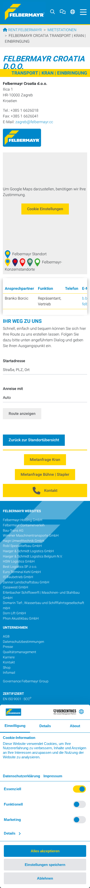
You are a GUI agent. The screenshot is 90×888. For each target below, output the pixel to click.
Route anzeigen (22, 413)
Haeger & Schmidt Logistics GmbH (28, 551)
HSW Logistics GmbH (19, 561)
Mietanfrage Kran (45, 459)
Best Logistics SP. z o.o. (20, 567)
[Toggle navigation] (82, 12)
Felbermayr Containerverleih (24, 525)
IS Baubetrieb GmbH (18, 577)
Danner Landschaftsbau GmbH (26, 582)
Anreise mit (13, 388)
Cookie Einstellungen (45, 209)
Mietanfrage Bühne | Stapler (45, 474)
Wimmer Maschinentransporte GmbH (31, 536)
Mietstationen (62, 30)
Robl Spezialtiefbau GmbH (22, 546)
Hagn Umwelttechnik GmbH (23, 541)
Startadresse (14, 361)
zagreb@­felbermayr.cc (34, 122)
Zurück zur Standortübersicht (34, 440)
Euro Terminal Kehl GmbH (22, 572)
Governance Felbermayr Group (25, 681)
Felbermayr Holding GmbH (22, 520)
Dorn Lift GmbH (14, 613)
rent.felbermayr (24, 30)
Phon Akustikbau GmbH (21, 618)
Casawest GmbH (15, 587)
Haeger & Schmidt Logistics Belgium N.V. (32, 556)
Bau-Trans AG (13, 530)
